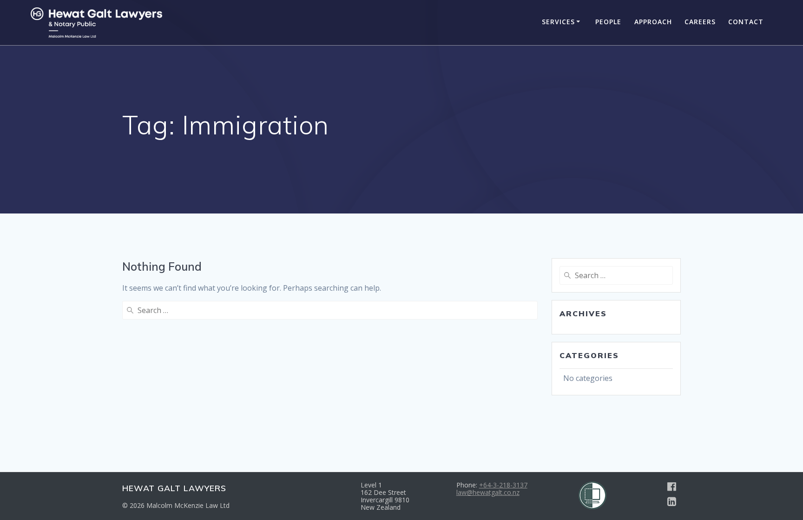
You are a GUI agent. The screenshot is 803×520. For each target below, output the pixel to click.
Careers (700, 21)
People (608, 21)
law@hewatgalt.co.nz (488, 492)
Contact (746, 21)
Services (558, 21)
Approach (653, 21)
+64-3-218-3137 (503, 484)
